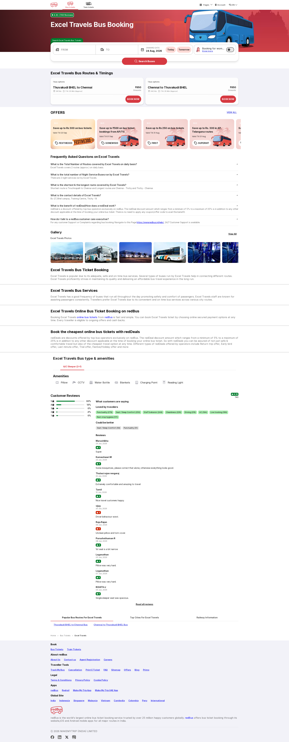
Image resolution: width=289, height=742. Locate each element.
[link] (73, 134)
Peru (144, 700)
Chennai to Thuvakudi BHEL (167, 87)
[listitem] (56, 123)
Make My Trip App (82, 690)
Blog (137, 670)
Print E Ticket (93, 670)
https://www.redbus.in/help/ (150, 222)
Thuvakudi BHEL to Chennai (72, 87)
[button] (74, 49)
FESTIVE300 (65, 143)
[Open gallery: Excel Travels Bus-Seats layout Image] (204, 252)
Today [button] (170, 49)
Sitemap (115, 670)
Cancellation (75, 670)
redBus (108, 317)
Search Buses (146, 61)
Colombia (133, 700)
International (158, 700)
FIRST (155, 143)
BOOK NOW (133, 99)
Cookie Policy (101, 680)
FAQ (105, 670)
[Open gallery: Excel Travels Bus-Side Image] (135, 252)
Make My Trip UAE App (106, 690)
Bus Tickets (57, 649)
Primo (146, 670)
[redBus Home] (54, 4)
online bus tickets (87, 317)
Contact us (70, 659)
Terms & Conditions (61, 680)
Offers (127, 670)
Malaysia (93, 700)
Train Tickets (74, 649)
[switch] (230, 49)
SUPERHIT (203, 143)
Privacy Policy (82, 680)
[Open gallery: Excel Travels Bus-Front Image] (67, 252)
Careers (108, 659)
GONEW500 (111, 143)
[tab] (72, 366)
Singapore (78, 700)
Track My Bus (58, 670)
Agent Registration (90, 659)
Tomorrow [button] (184, 49)
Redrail (65, 690)
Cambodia (119, 700)
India (53, 700)
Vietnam (105, 700)
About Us (55, 659)
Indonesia (64, 700)
